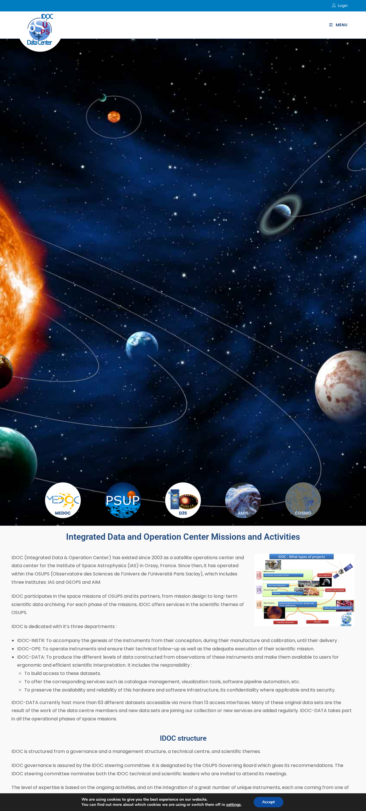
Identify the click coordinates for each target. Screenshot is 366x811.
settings (233, 804)
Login (343, 5)
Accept (268, 802)
